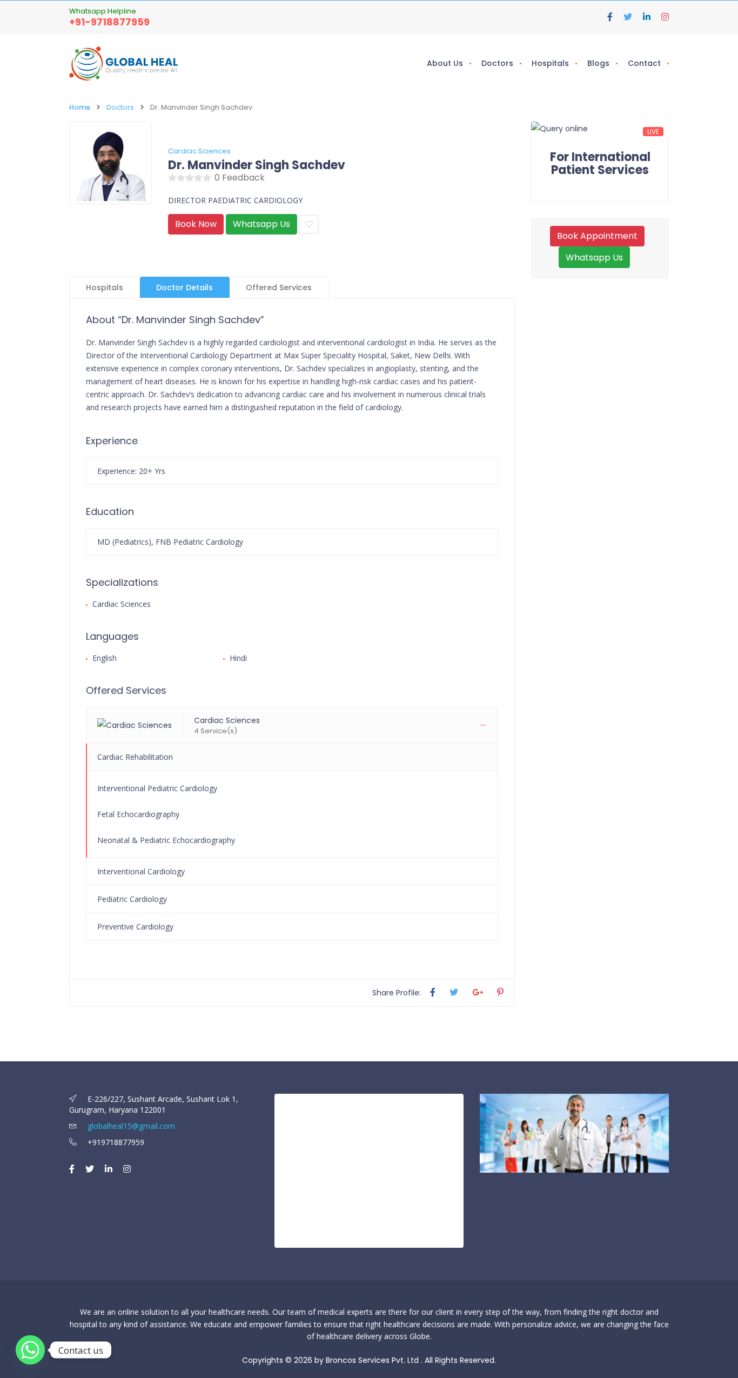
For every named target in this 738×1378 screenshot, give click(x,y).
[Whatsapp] (30, 1349)
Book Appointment (597, 236)
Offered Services (279, 287)
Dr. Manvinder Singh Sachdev (256, 165)
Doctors (497, 63)
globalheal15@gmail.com (130, 1126)
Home (79, 107)
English (104, 658)
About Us (445, 63)
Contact (644, 63)
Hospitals (550, 63)
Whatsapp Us (261, 224)
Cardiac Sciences (199, 151)
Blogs (598, 63)
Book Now (196, 224)
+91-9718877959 (109, 22)
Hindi (238, 658)
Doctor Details (184, 287)
